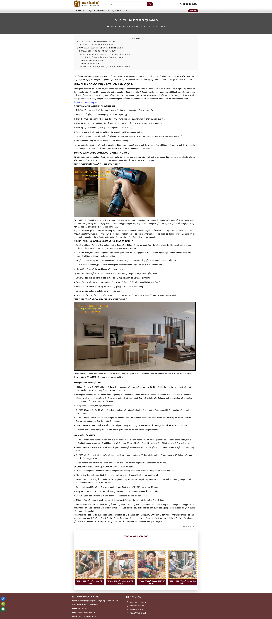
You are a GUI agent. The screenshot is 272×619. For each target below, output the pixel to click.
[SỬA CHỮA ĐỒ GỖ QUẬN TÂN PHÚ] (89, 564)
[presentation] (78, 569)
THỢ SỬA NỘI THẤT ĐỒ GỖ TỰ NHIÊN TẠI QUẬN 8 (98, 51)
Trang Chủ (80, 11)
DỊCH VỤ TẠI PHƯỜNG (137, 602)
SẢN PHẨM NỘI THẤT (99, 11)
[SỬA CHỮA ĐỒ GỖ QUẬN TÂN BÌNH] (120, 564)
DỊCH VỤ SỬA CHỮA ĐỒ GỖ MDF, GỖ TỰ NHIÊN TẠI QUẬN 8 (100, 48)
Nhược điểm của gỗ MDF (90, 63)
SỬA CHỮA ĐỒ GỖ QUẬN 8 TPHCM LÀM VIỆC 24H (96, 41)
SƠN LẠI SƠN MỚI (136, 609)
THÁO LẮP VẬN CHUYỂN (138, 613)
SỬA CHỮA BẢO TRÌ (136, 606)
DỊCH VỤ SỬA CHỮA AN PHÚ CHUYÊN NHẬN (96, 45)
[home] (108, 26)
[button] (140, 38)
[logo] (86, 7)
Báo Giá (193, 11)
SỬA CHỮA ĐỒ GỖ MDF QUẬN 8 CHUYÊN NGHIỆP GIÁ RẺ (101, 57)
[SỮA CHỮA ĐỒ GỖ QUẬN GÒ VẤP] (182, 564)
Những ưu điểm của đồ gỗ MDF (92, 60)
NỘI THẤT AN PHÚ (118, 11)
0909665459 (190, 4)
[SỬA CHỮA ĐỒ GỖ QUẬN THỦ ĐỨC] (151, 564)
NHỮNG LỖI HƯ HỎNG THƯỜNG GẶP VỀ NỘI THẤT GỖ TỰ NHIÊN (104, 54)
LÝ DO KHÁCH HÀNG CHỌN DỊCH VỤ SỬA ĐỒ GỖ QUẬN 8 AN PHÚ (104, 67)
